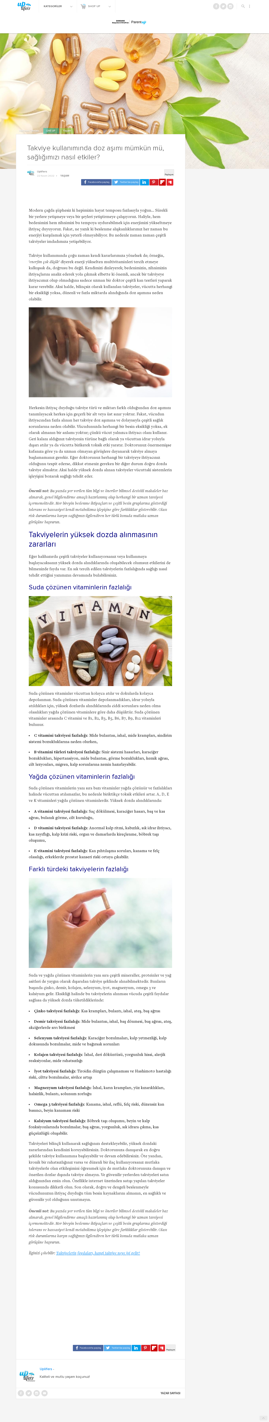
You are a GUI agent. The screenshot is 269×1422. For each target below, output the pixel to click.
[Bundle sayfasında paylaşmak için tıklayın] (170, 182)
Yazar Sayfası (170, 1393)
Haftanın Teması (29, 131)
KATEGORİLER (53, 6)
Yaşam (67, 131)
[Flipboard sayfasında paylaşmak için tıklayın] (162, 182)
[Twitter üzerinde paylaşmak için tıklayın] (126, 182)
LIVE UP (51, 131)
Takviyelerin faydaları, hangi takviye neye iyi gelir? (98, 1253)
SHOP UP (94, 6)
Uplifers (42, 171)
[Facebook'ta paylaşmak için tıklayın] (96, 182)
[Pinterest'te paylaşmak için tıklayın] (154, 182)
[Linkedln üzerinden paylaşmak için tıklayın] (144, 182)
